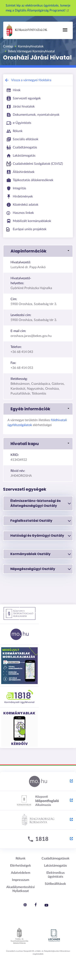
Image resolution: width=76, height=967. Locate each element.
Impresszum (20, 880)
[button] (38, 251)
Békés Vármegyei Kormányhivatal (31, 51)
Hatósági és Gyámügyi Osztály (37, 535)
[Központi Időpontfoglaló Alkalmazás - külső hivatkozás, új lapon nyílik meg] (38, 800)
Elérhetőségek (20, 865)
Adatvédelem (20, 872)
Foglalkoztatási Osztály (31, 520)
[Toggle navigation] (65, 30)
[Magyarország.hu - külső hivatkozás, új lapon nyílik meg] (38, 781)
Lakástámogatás (55, 865)
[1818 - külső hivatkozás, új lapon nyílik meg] (38, 839)
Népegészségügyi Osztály (32, 569)
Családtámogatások (56, 858)
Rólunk (21, 858)
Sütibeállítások (55, 883)
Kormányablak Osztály (30, 554)
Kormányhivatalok (31, 30)
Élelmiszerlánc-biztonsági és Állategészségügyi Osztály (35, 503)
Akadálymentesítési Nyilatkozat (20, 889)
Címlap (8, 46)
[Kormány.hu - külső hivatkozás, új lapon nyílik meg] (38, 820)
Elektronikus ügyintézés (55, 874)
